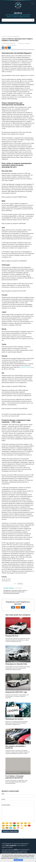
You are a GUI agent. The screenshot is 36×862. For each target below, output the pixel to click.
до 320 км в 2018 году (26, 367)
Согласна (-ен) (18, 860)
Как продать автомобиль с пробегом (15, 747)
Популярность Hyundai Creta (16, 664)
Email (3, 799)
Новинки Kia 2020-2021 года (16, 692)
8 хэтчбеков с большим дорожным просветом (14, 777)
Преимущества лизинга (14, 719)
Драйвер (18, 12)
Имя (3, 794)
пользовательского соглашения (26, 858)
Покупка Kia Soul (11, 636)
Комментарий (6, 805)
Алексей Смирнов (8, 588)
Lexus (20, 583)
